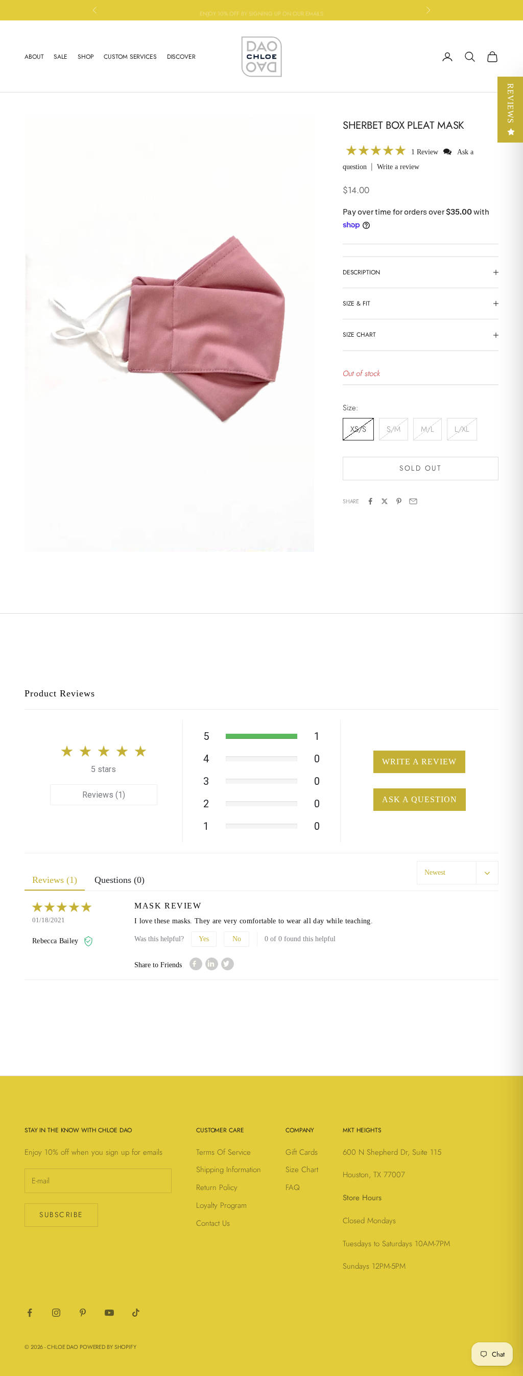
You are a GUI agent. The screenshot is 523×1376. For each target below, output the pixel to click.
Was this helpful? (159, 939)
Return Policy (216, 1187)
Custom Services (130, 56)
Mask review (168, 905)
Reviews (510, 103)
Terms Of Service (223, 1152)
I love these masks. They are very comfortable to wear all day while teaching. (253, 921)
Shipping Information (228, 1169)
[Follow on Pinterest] (83, 1313)
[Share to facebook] (195, 964)
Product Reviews (60, 693)
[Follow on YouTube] (109, 1313)
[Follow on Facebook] (30, 1313)
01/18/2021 (48, 920)
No (236, 939)
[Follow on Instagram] (56, 1313)
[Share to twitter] (227, 964)
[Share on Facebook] (370, 501)
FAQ (293, 1187)
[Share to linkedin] (211, 964)
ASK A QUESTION (419, 799)
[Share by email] (413, 501)
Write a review (398, 167)
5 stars (103, 769)
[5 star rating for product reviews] (83, 908)
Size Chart (302, 1169)
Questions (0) (119, 880)
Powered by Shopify (108, 1347)
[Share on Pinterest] (399, 501)
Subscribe (61, 1214)
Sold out (420, 468)
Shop (86, 56)
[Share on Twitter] (385, 501)
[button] (376, 151)
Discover (181, 56)
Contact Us (213, 1223)
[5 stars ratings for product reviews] (103, 751)
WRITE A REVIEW (419, 761)
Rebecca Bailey (56, 941)
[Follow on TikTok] (136, 1313)
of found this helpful (300, 939)
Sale (60, 56)
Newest (434, 872)
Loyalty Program (221, 1205)
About (34, 56)
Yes (204, 939)
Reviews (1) (103, 795)
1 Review (425, 152)
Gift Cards (302, 1152)
